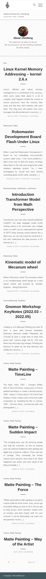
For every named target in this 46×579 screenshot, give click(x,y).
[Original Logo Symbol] (19, 5)
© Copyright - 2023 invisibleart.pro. (14, 575)
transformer (32, 188)
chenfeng (35, 116)
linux (5, 63)
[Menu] (39, 5)
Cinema (6, 363)
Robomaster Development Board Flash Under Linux (23, 137)
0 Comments (25, 179)
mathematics (22, 188)
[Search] (33, 5)
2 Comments (23, 116)
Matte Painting (15, 363)
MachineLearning (9, 188)
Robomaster (7, 126)
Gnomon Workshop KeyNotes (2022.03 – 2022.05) (23, 312)
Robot (15, 126)
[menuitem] (33, 5)
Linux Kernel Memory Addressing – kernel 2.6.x (23, 74)
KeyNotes (21, 301)
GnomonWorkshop (10, 301)
